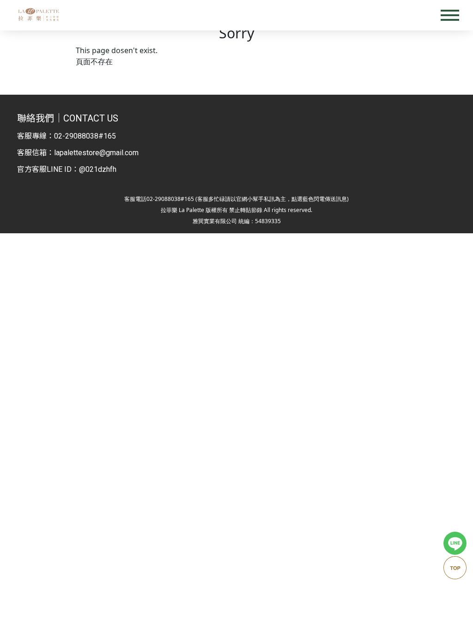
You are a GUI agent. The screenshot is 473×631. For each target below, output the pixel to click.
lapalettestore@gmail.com (96, 152)
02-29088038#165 (85, 136)
